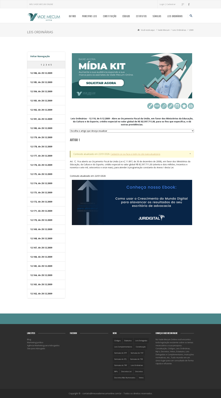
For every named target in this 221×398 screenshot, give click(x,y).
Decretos (139, 371)
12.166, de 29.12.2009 (41, 256)
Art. (130, 168)
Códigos (126, 16)
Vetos (141, 377)
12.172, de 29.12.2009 (41, 201)
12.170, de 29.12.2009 (41, 220)
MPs (116, 371)
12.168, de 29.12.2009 (41, 238)
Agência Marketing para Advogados (43, 345)
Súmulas (157, 16)
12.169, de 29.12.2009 (41, 229)
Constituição (109, 16)
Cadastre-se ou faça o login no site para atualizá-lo (135, 154)
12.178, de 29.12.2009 (41, 146)
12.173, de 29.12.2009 (41, 192)
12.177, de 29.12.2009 (41, 155)
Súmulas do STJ (120, 359)
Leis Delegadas (141, 340)
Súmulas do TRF (120, 365)
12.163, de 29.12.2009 (41, 284)
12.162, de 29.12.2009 (41, 293)
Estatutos (141, 16)
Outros (72, 16)
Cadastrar (171, 4)
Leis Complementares (123, 347)
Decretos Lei (126, 371)
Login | (163, 4)
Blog (29, 339)
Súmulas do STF (120, 353)
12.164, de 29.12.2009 (41, 275)
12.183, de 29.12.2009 (41, 100)
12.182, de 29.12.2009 (41, 109)
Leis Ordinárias (175, 16)
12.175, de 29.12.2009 (41, 174)
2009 (191, 30)
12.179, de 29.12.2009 (41, 137)
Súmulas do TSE (136, 359)
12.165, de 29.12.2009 (41, 266)
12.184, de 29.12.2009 (41, 91)
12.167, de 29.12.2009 (41, 247)
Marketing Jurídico (35, 342)
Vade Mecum (164, 30)
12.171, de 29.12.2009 (41, 210)
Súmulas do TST (137, 353)
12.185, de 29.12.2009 (41, 82)
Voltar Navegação (40, 56)
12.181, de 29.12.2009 (41, 119)
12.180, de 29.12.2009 (41, 128)
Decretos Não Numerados (124, 377)
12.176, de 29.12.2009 (41, 164)
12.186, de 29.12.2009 (41, 73)
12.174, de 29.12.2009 (41, 183)
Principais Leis (89, 16)
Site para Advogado (36, 348)
